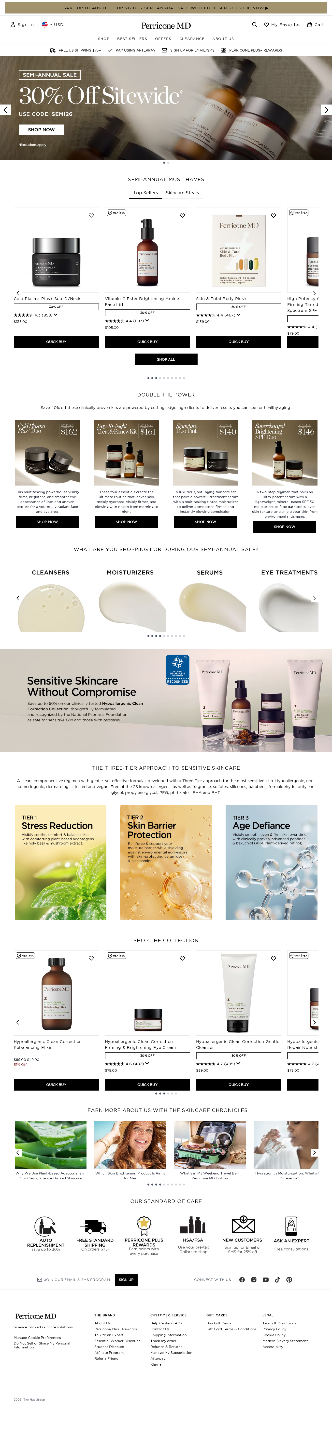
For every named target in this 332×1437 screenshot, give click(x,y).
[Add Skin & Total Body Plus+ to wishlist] (273, 215)
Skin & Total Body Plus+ (221, 298)
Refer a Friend (106, 1358)
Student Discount (109, 1347)
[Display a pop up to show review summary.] (55, 315)
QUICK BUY (56, 342)
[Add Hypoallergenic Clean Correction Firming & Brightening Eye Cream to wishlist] (182, 958)
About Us (102, 1323)
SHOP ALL (166, 359)
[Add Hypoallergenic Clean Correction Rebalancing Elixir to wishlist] (91, 958)
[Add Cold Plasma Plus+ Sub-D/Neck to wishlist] (91, 215)
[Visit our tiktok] (277, 1280)
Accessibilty (272, 1347)
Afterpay (157, 1358)
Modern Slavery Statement (285, 1341)
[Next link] (314, 598)
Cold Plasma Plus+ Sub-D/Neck (47, 298)
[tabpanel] (166, 293)
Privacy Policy (274, 1329)
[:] (60, 864)
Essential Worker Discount (117, 1341)
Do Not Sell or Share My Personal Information (42, 1345)
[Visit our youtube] (266, 1280)
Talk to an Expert (109, 1335)
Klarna (155, 1364)
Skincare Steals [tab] (182, 192)
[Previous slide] (5, 110)
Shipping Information (168, 1335)
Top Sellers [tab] (145, 192)
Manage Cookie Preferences (37, 1338)
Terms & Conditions (279, 1323)
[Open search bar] (255, 24)
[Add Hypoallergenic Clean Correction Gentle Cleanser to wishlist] (273, 958)
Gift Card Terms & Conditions (231, 1329)
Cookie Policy (274, 1335)
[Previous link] (18, 598)
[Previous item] (18, 293)
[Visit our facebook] (242, 1280)
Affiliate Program (109, 1353)
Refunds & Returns (166, 1347)
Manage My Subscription (171, 1353)
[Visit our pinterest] (289, 1280)
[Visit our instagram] (254, 1280)
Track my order (163, 1341)
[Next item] (314, 293)
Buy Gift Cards (218, 1323)
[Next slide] (326, 110)
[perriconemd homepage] (166, 25)
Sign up (126, 1280)
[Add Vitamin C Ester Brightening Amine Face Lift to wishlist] (182, 215)
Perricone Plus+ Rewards (115, 1329)
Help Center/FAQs (166, 1323)
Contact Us (160, 1329)
